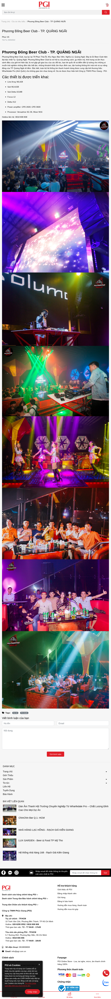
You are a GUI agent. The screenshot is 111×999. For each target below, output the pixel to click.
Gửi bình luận (55, 754)
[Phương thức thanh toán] (74, 975)
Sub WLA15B (13, 87)
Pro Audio (24, 713)
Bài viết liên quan (13, 801)
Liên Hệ (6, 786)
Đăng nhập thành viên (67, 893)
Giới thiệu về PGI (65, 889)
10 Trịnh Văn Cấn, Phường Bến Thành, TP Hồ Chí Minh (29, 921)
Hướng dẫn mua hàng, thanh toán (72, 905)
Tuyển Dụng (9, 790)
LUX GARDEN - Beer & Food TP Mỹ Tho (41, 840)
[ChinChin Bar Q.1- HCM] (9, 820)
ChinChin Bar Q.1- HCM (32, 817)
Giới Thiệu (8, 775)
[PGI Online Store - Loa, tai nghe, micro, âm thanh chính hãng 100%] (55, 5)
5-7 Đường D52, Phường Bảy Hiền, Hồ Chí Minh (26, 935)
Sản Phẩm (8, 779)
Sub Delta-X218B (14, 92)
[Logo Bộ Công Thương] (68, 988)
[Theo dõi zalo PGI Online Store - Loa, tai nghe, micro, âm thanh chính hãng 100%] (10, 872)
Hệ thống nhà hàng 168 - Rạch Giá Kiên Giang (44, 852)
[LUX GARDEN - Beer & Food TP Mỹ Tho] (9, 843)
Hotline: (22, 924)
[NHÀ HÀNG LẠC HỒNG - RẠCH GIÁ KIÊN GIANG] (9, 832)
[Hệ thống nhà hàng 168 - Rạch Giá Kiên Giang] (9, 856)
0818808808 (24, 947)
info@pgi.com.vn (19, 951)
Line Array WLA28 (15, 82)
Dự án (15, 713)
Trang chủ (7, 771)
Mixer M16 (37, 112)
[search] (106, 12)
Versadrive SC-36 (24, 112)
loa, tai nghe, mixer (9, 16)
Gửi (105, 873)
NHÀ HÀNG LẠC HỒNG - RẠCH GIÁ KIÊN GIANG (46, 829)
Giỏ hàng (61, 897)
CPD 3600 (35, 107)
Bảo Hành (8, 794)
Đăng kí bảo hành (65, 901)
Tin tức (6, 783)
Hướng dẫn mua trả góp (68, 909)
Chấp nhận (32, 992)
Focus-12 (11, 97)
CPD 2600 (26, 107)
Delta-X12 (11, 102)
